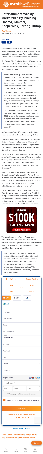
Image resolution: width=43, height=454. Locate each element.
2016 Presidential (12, 437)
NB (3, 437)
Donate (36, 443)
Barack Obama (7, 434)
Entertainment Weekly (27, 437)
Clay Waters (6, 31)
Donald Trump (19, 434)
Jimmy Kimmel (30, 434)
